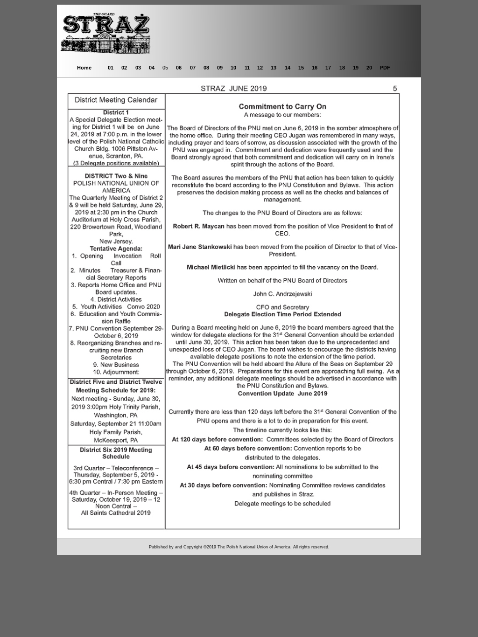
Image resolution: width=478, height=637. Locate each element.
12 (260, 67)
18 (342, 67)
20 (369, 67)
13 (273, 67)
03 (138, 67)
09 (220, 67)
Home (84, 67)
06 (179, 67)
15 (301, 67)
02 (124, 67)
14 (287, 67)
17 (328, 67)
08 (206, 67)
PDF (385, 67)
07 (193, 67)
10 (233, 67)
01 (110, 67)
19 (355, 67)
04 (152, 67)
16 (314, 67)
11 (247, 67)
